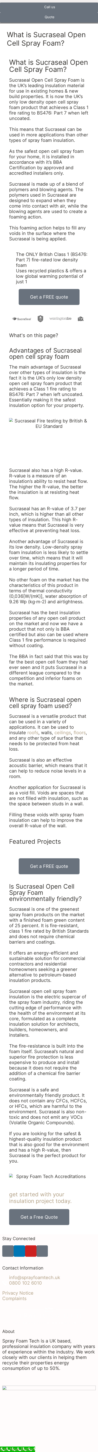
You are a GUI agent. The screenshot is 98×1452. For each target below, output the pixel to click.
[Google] (42, 1251)
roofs (32, 732)
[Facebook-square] (8, 1251)
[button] (49, 1)
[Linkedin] (19, 1251)
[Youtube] (30, 1251)
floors (80, 732)
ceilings (62, 732)
